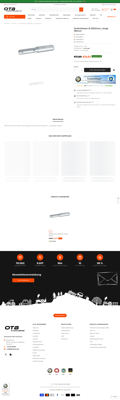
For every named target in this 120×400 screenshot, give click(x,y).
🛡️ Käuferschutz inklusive (60, 4)
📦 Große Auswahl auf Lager (109, 4)
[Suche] (57, 9)
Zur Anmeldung (23, 280)
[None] (50, 231)
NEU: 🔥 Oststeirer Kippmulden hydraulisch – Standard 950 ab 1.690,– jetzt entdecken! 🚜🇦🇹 (60, 1)
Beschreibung (58, 119)
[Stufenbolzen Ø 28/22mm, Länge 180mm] (60, 215)
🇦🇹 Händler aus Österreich (10, 4)
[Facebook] (6, 354)
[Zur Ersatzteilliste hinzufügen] (114, 70)
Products (14, 23)
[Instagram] (10, 354)
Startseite (7, 23)
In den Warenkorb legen (97, 70)
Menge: (76, 66)
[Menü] (8, 384)
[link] (17, 178)
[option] (36, 50)
